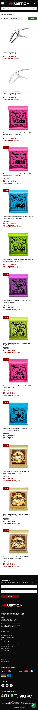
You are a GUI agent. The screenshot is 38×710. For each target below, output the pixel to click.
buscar (34, 8)
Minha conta (4, 659)
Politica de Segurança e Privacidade (10, 644)
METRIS (22, 707)
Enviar (10, 596)
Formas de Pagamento (7, 646)
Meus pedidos (5, 661)
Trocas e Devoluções (6, 650)
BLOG (2, 639)
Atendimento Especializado (8, 642)
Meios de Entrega (5, 648)
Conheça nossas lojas (6, 635)
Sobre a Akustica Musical (7, 637)
